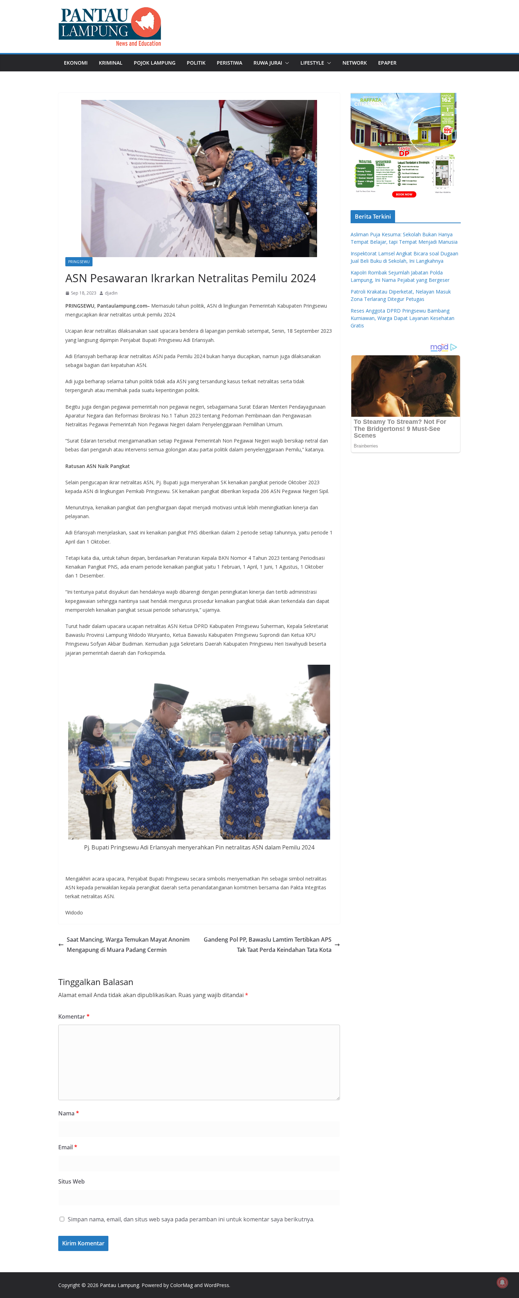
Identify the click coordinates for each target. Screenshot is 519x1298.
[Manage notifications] (502, 1282)
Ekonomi (76, 62)
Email (67, 1147)
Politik (196, 62)
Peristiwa (229, 62)
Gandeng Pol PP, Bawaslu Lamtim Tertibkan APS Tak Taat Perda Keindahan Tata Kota (268, 945)
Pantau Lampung (119, 1285)
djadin (111, 293)
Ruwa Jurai (267, 62)
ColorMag (181, 1285)
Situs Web (71, 1181)
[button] (285, 63)
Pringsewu (79, 261)
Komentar (74, 1016)
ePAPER (387, 62)
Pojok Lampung (154, 62)
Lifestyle (312, 62)
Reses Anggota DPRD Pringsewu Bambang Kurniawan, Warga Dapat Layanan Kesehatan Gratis (402, 318)
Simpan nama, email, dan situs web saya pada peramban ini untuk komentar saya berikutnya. (191, 1219)
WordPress (216, 1285)
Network (354, 62)
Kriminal (111, 62)
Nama (68, 1113)
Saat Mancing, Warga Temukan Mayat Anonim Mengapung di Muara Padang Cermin (128, 945)
